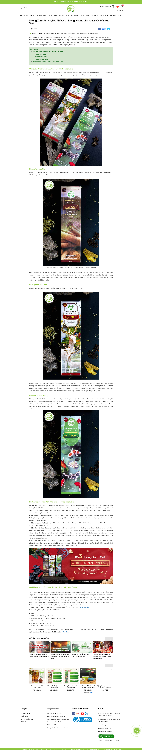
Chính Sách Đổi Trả (53, 725)
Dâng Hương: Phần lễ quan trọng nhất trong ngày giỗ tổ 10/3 (81, 656)
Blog (120, 15)
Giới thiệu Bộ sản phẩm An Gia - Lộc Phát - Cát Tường (48, 51)
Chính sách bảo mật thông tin (56, 716)
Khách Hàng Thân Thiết (54, 722)
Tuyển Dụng (24, 716)
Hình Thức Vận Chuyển (54, 713)
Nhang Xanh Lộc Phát (41, 56)
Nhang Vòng (85, 15)
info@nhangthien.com (105, 728)
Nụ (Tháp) (95, 15)
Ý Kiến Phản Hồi (25, 722)
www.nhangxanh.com (105, 725)
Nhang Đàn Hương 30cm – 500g (88, 686)
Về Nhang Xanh (25, 713)
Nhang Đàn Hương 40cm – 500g (105, 686)
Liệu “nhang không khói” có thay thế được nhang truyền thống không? (59, 656)
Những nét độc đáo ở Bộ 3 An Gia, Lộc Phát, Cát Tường (48, 61)
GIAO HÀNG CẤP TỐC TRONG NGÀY (71, 2)
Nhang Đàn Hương (72, 15)
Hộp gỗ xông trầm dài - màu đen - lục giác (54, 686)
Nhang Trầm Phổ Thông (38, 15)
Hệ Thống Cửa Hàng (27, 719)
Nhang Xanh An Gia (40, 54)
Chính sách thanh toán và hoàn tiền (58, 719)
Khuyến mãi (24, 15)
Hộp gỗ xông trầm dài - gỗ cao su (71, 686)
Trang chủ (34, 33)
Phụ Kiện (113, 15)
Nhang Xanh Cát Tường (41, 59)
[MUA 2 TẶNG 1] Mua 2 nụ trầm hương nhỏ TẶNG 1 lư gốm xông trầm (37, 686)
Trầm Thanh (104, 15)
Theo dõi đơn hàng (105, 6)
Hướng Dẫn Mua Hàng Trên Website (58, 728)
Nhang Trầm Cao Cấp (56, 15)
